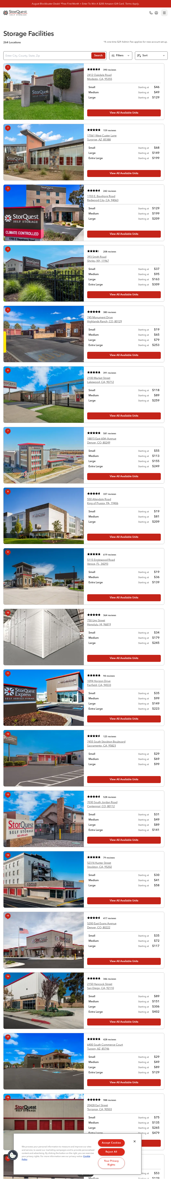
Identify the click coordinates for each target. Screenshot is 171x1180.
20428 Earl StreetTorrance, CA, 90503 (99, 1107)
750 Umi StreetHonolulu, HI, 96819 (99, 622)
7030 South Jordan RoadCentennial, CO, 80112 (102, 804)
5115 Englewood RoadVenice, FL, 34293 (101, 561)
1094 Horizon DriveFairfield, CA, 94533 (99, 683)
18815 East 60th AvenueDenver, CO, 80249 (101, 440)
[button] (13, 1155)
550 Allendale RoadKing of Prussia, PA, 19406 (102, 501)
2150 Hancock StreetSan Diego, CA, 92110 (100, 986)
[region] (77, 1154)
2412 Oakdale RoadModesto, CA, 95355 (99, 77)
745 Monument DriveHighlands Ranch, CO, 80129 (104, 319)
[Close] (134, 1141)
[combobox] (47, 55)
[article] (83, 91)
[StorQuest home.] (15, 12)
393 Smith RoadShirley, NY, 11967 (98, 258)
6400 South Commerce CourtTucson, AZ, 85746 (105, 1046)
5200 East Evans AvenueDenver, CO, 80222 (101, 925)
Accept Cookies (111, 1143)
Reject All (111, 1152)
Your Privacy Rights (111, 1163)
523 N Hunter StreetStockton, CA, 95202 (99, 864)
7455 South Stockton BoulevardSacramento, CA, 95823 (106, 743)
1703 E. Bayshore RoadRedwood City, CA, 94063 (102, 198)
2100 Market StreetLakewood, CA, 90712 (100, 380)
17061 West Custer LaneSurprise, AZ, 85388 (102, 137)
